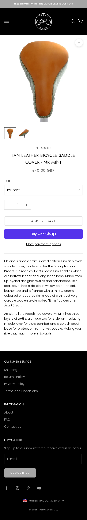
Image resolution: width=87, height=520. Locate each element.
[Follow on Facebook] (6, 488)
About (8, 412)
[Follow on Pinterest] (28, 488)
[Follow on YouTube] (39, 488)
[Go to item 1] (10, 133)
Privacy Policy (14, 384)
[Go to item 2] (24, 133)
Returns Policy (14, 377)
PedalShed (43, 148)
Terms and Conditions (21, 391)
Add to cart (43, 221)
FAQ (7, 419)
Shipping (10, 370)
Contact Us (12, 426)
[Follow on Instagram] (17, 488)
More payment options (43, 244)
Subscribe (20, 473)
